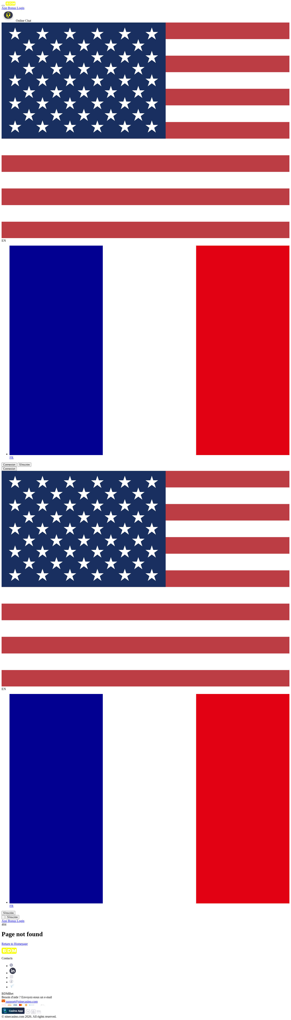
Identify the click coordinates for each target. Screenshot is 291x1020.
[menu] (3, 5)
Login (20, 8)
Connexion (9, 464)
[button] (3, 917)
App (5, 8)
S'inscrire (24, 464)
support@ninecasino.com (22, 1001)
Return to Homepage (15, 944)
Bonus (12, 8)
